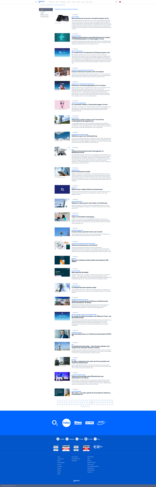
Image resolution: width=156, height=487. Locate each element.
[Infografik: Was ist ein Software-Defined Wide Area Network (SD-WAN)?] (83, 260)
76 (107, 404)
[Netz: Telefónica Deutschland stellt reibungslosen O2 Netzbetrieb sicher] (83, 155)
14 (81, 400)
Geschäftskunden (76, 458)
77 (109, 404)
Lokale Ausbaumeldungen (45, 14)
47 (98, 402)
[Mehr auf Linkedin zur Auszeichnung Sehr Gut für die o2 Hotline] (76, 448)
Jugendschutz (90, 468)
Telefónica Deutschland (50, 4)
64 (80, 404)
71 (96, 404)
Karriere (83, 1)
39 (80, 402)
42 (87, 402)
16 (85, 400)
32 (64, 402)
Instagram (71, 439)
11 (75, 400)
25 (105, 400)
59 (69, 404)
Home (58, 457)
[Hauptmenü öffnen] (36, 2)
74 (103, 404)
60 (71, 404)
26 (107, 400)
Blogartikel (43, 12)
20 (93, 400)
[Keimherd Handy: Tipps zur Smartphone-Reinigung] (83, 218)
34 (68, 402)
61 (73, 404)
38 (78, 402)
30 (59, 402)
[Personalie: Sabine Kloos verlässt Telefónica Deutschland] (83, 190)
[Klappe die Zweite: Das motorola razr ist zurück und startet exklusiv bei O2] (83, 21)
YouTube (90, 439)
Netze (57, 1)
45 (94, 402)
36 (73, 402)
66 (85, 404)
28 (112, 400)
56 (62, 404)
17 (87, 400)
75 (105, 404)
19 (91, 400)
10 (73, 400)
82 (88, 406)
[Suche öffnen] (116, 2)
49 (103, 402)
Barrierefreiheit (91, 470)
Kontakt (89, 460)
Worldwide (74, 460)
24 (102, 400)
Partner (78, 1)
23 (100, 400)
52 (110, 402)
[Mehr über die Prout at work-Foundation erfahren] (98, 448)
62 (76, 404)
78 (112, 404)
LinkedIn (62, 439)
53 (112, 402)
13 (79, 400)
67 (87, 404)
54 (57, 404)
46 (96, 402)
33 (66, 402)
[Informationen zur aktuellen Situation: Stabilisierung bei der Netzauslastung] (83, 137)
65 (83, 404)
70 (94, 404)
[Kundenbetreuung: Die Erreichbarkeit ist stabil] (83, 174)
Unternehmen (52, 1)
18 (89, 400)
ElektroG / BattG (91, 462)
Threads (81, 439)
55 (60, 404)
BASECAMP (90, 457)
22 (98, 400)
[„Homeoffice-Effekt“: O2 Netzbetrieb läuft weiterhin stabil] (83, 288)
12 (77, 400)
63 (78, 404)
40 (82, 402)
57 (64, 404)
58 (67, 404)
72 (98, 404)
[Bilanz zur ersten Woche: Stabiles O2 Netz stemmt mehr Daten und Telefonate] (83, 204)
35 (71, 402)
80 (83, 406)
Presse (87, 1)
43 (89, 402)
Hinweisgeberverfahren (93, 466)
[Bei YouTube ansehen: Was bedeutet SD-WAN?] (83, 273)
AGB (88, 458)
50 (105, 402)
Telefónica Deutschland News (60, 4)
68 (89, 404)
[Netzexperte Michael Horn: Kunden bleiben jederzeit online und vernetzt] (83, 232)
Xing (98, 439)
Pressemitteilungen (45, 16)
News (91, 1)
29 (57, 402)
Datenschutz (90, 464)
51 (107, 402)
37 (75, 402)
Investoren (73, 1)
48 (101, 402)
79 (81, 406)
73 (101, 404)
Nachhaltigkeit (63, 1)
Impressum (90, 472)
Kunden (68, 1)
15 (83, 400)
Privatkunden (75, 457)
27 (109, 400)
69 (92, 404)
